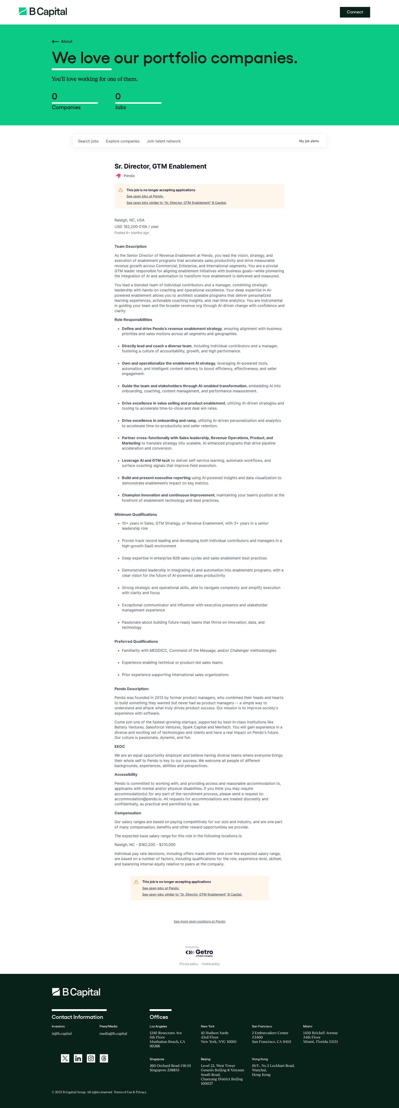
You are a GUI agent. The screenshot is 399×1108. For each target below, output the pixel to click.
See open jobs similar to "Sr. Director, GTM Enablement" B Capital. (177, 203)
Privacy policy (189, 964)
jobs (88, 141)
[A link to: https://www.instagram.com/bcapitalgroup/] (91, 1058)
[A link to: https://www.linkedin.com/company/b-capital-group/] (78, 1058)
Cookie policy (211, 964)
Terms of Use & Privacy (130, 1092)
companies (122, 141)
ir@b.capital (62, 1033)
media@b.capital (113, 1033)
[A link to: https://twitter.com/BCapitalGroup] (65, 1058)
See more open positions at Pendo (199, 921)
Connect (355, 12)
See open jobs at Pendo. (145, 196)
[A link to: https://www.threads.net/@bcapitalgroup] (104, 1058)
